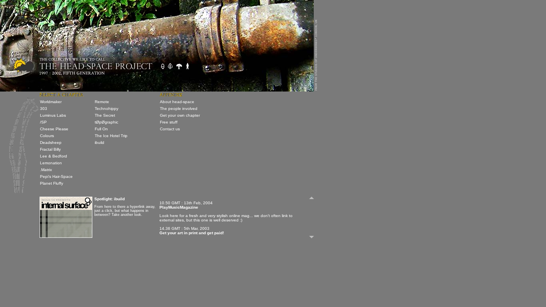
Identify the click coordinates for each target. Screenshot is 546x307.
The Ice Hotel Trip (111, 136)
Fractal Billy (50, 149)
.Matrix (46, 169)
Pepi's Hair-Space (56, 176)
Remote (102, 102)
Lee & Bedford (53, 156)
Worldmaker (51, 102)
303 (43, 108)
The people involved (178, 108)
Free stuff (168, 122)
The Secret (105, 115)
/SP (43, 122)
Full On (101, 129)
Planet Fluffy (51, 183)
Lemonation (51, 163)
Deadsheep (51, 142)
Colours (47, 136)
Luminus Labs (53, 115)
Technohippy (106, 108)
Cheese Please (54, 129)
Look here (168, 215)
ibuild (99, 142)
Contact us (170, 129)
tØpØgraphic (106, 122)
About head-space (177, 102)
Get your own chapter (180, 115)
